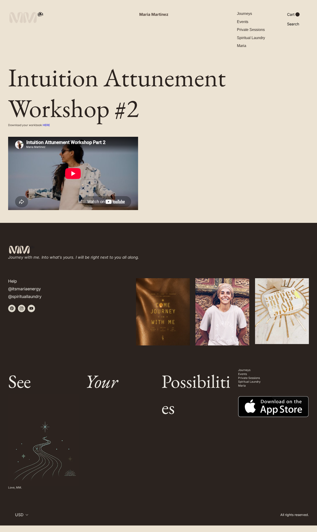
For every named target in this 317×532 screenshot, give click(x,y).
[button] (293, 14)
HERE (46, 125)
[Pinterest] (12, 308)
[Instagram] (21, 308)
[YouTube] (31, 308)
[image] (273, 403)
